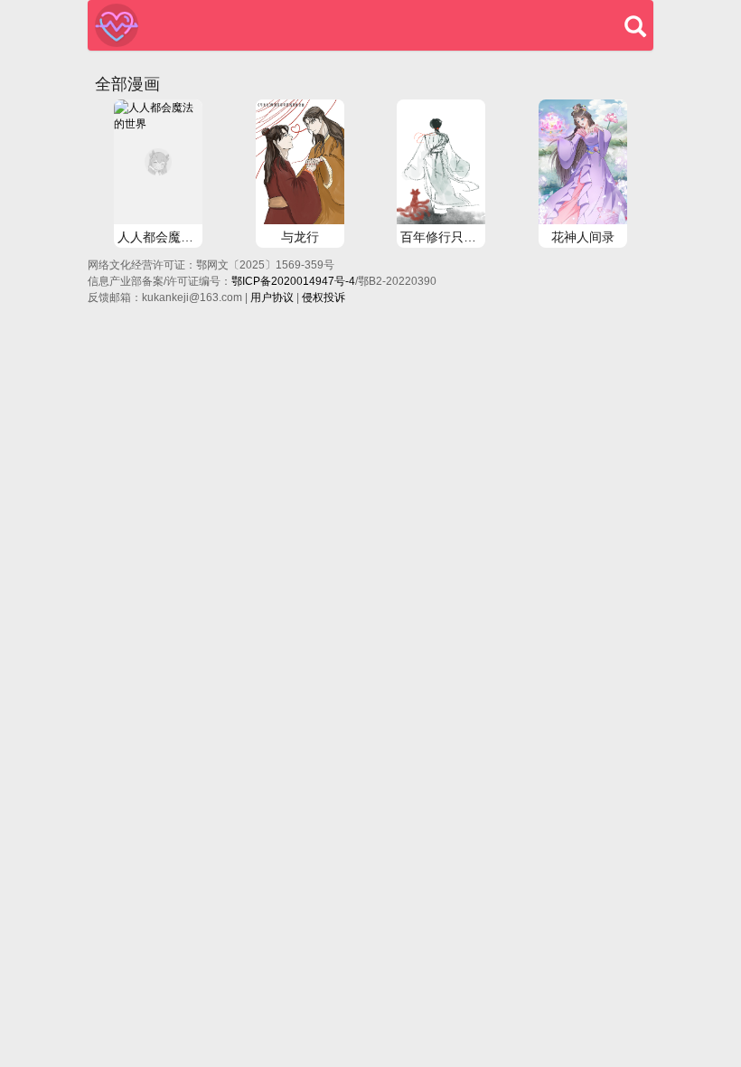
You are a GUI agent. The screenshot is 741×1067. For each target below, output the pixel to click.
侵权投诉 (323, 297)
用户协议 (272, 297)
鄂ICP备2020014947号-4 (293, 281)
